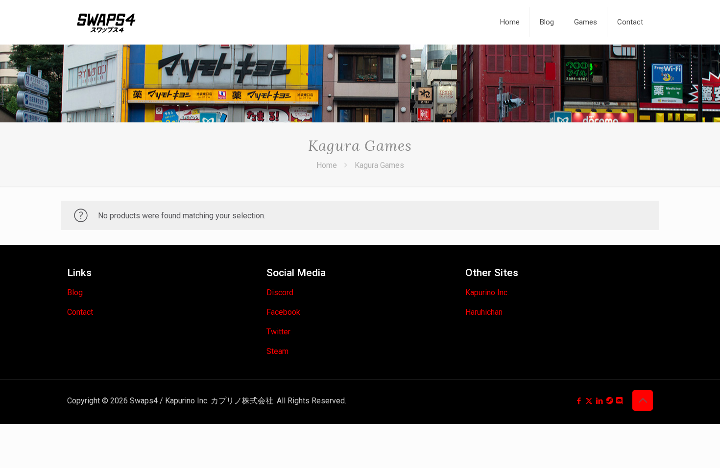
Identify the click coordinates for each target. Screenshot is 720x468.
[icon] (609, 401)
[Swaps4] (106, 22)
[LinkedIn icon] (599, 401)
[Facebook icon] (578, 401)
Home (326, 165)
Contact (80, 312)
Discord (279, 292)
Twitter (278, 331)
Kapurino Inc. (487, 292)
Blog (75, 292)
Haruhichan (484, 312)
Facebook (283, 312)
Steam (277, 351)
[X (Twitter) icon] (589, 401)
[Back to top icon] (642, 400)
